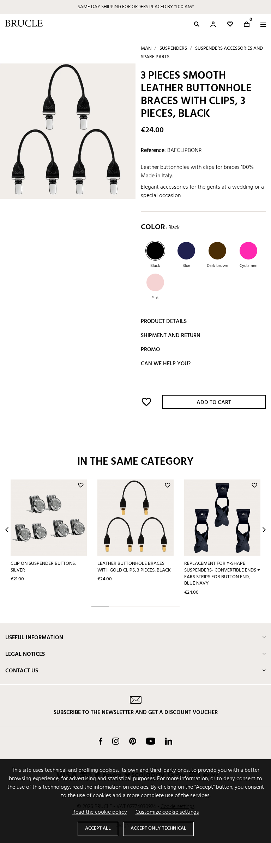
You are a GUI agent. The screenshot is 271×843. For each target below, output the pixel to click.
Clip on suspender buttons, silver (43, 567)
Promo (150, 349)
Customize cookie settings (167, 812)
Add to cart (214, 402)
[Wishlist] (230, 24)
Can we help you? (166, 363)
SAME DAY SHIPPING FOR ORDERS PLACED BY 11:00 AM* (136, 7)
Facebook (100, 741)
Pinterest (132, 741)
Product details (164, 321)
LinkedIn (168, 741)
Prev (6, 529)
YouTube (150, 741)
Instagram (115, 741)
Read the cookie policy (99, 812)
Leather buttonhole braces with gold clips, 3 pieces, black (134, 567)
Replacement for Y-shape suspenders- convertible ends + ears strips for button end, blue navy (222, 573)
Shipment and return (170, 335)
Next (264, 529)
